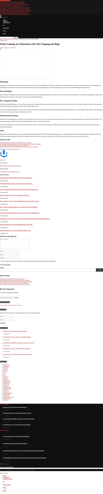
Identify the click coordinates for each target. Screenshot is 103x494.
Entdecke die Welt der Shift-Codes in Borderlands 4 (12, 2)
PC (3, 25)
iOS (5, 378)
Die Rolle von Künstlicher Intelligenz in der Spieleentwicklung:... (15, 11)
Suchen (2, 267)
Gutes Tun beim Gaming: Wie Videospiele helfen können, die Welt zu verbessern (19, 146)
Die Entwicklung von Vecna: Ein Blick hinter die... (15, 230)
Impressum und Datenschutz (6, 467)
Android (6, 366)
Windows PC (7, 398)
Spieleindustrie (7, 393)
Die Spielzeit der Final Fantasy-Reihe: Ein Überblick (15, 443)
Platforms (6, 386)
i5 (4, 372)
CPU (5, 368)
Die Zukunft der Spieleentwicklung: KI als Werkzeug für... (14, 13)
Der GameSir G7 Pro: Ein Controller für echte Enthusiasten (14, 283)
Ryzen (5, 390)
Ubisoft (6, 396)
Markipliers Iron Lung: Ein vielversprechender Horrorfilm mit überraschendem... (25, 219)
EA (5, 370)
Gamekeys (5, 21)
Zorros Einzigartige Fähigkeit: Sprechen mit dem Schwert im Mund (16, 281)
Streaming (6, 394)
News (4, 33)
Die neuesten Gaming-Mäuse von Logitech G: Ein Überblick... (15, 8)
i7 (4, 374)
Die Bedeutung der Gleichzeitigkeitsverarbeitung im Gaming (14, 145)
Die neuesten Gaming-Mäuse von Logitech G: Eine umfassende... (15, 10)
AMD (6, 364)
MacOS (5, 379)
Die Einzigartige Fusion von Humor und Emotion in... (13, 3)
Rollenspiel (7, 389)
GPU (5, 371)
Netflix (6, 383)
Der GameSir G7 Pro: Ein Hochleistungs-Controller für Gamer (15, 7)
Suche (16, 37)
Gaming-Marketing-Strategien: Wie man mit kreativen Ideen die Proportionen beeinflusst (23, 450)
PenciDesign (31, 470)
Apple (5, 367)
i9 (4, 375)
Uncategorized (6, 39)
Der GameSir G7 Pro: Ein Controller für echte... (11, 6)
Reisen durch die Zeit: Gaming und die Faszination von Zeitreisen (15, 142)
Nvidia (6, 385)
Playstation (6, 28)
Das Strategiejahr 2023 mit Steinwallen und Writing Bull (16, 436)
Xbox (4, 30)
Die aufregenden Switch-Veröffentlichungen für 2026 (16, 224)
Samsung (6, 391)
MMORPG (7, 382)
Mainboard (6, 381)
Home (4, 19)
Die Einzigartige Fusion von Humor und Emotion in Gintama (14, 280)
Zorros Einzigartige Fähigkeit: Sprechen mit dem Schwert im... (15, 4)
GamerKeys (7, 47)
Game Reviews (6, 22)
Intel (5, 376)
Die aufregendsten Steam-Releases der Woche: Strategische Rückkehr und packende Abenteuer (24, 457)
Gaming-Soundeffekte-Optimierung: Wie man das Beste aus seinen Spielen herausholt (20, 144)
